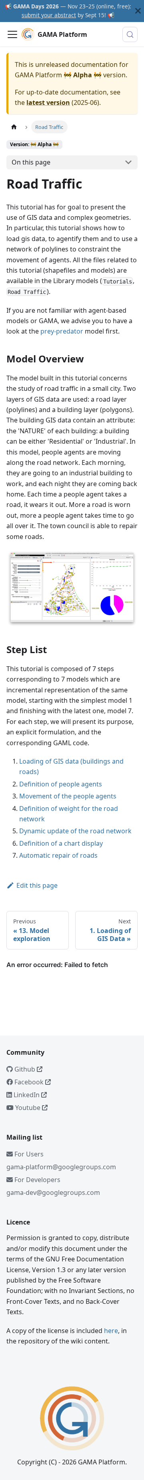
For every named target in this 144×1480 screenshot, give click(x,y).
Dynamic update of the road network (75, 830)
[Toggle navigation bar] (12, 34)
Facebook (29, 1082)
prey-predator (61, 331)
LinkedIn (26, 1094)
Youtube (28, 1107)
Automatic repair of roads (58, 855)
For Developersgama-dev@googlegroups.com (53, 1186)
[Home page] (14, 127)
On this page (31, 162)
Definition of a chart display (61, 843)
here (111, 1330)
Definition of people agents (60, 784)
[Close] (138, 11)
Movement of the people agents (67, 796)
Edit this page (37, 885)
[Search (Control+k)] (130, 34)
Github (25, 1069)
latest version (48, 102)
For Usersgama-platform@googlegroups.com (61, 1160)
